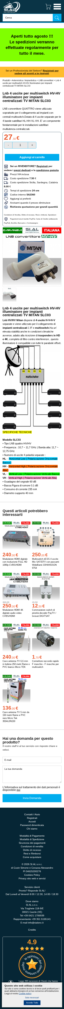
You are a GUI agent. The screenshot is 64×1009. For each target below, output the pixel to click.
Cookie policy (25, 993)
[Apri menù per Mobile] (57, 9)
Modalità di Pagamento (32, 835)
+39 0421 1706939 (34, 915)
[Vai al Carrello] (47, 9)
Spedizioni (52, 215)
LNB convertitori (46, 80)
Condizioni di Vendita (12, 215)
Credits (32, 929)
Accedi (32, 821)
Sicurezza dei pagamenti (32, 843)
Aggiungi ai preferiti (19, 198)
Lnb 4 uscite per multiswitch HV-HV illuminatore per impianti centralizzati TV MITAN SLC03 (32, 83)
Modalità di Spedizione (32, 839)
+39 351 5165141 (41, 919)
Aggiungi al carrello (32, 157)
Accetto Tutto (32, 1003)
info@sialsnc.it (36, 922)
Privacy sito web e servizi (32, 878)
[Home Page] (12, 12)
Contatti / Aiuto (32, 814)
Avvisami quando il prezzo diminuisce (29, 202)
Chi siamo (32, 828)
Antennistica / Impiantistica (24, 80)
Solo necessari (32, 997)
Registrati (32, 818)
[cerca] (57, 17)
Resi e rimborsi (41, 215)
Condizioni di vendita (32, 846)
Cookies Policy (32, 875)
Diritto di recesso (28, 215)
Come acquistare (32, 857)
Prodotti (6, 80)
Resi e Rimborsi (32, 853)
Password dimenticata (32, 825)
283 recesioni (31, 981)
